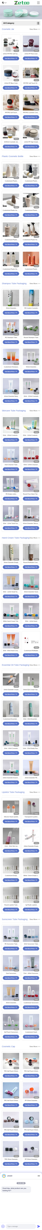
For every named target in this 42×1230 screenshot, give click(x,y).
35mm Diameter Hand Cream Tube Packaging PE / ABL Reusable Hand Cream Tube (31, 592)
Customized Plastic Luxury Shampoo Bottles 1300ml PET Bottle (31, 210)
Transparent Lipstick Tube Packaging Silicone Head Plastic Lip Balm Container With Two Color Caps (31, 817)
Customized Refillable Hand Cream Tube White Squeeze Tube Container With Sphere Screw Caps (31, 651)
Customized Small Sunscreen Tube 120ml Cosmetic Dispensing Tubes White (31, 1032)
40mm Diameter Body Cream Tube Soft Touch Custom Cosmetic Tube (11, 396)
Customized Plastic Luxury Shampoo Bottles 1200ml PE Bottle (31, 269)
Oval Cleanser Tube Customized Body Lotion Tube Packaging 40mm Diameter (11, 465)
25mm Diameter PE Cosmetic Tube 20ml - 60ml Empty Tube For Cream (31, 778)
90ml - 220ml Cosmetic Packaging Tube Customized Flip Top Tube (31, 396)
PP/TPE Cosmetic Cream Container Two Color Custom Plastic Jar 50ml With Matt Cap (31, 113)
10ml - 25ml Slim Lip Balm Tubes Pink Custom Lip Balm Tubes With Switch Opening (11, 846)
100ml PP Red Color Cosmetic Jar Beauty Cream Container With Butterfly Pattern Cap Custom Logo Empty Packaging (31, 54)
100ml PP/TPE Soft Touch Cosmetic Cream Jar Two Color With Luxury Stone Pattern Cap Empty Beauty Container (11, 54)
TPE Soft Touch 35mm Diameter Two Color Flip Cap (11, 1071)
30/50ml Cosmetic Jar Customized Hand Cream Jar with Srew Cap (11, 142)
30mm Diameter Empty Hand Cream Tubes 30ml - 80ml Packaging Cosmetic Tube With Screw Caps (11, 563)
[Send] (39, 1226)
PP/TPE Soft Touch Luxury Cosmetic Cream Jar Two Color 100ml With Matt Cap (11, 113)
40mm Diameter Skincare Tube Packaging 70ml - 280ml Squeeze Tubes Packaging (31, 524)
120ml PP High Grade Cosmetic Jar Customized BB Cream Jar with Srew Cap (31, 142)
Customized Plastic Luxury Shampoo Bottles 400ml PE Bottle (11, 240)
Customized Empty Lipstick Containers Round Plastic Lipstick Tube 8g (11, 876)
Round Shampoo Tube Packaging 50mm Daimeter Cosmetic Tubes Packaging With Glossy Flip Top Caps (31, 338)
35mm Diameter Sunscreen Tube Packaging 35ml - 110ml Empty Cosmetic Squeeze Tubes (11, 1003)
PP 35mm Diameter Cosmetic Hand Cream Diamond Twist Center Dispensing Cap (31, 1101)
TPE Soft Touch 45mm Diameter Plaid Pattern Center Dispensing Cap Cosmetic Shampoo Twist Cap (11, 1130)
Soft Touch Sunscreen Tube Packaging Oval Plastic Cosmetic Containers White (11, 1032)
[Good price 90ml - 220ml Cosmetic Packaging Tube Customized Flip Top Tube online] (31, 386)
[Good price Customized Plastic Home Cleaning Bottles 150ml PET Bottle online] (11, 200)
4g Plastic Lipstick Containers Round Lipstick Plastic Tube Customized (31, 905)
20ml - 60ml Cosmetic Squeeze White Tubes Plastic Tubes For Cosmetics (11, 748)
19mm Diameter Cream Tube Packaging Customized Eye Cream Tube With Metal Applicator (11, 690)
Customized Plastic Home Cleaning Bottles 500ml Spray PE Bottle (31, 240)
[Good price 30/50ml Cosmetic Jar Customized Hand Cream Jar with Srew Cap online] (11, 131)
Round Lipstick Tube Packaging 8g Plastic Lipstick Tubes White (11, 905)
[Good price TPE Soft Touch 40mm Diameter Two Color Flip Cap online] (31, 1061)
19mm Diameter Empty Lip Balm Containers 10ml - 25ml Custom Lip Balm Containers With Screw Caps (31, 846)
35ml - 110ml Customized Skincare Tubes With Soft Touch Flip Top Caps (31, 435)
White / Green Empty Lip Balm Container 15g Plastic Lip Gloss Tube (31, 876)
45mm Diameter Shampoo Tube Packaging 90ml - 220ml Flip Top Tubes (11, 308)
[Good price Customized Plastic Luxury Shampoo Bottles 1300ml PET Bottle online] (31, 200)
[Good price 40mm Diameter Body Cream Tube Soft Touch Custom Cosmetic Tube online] (11, 386)
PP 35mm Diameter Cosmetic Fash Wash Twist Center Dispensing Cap (31, 1159)
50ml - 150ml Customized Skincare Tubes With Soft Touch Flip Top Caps (11, 435)
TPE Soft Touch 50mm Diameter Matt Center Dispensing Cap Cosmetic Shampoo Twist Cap (11, 1101)
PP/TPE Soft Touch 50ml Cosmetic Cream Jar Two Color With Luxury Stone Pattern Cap (31, 83)
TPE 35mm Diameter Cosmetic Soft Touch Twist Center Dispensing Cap (11, 1159)
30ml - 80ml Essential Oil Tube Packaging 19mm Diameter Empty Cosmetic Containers (31, 719)
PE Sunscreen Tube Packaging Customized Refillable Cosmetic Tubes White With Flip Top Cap (11, 944)
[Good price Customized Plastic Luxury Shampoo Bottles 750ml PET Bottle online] (11, 171)
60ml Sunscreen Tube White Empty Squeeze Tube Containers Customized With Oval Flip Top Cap (31, 944)
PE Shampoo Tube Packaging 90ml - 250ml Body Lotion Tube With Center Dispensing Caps (11, 338)
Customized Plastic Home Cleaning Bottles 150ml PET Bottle (11, 210)
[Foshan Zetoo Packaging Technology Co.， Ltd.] (21, 2)
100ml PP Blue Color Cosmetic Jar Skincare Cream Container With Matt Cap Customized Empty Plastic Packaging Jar (11, 83)
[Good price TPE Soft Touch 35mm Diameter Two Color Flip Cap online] (11, 1061)
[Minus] (38, 1175)
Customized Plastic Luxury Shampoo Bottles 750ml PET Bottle (11, 181)
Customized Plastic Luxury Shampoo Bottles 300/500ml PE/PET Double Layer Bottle (31, 181)
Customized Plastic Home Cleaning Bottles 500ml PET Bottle (11, 269)
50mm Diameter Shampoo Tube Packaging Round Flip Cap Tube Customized (31, 367)
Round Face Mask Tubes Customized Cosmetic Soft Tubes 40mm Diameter (31, 494)
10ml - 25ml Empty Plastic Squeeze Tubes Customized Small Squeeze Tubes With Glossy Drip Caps (31, 748)
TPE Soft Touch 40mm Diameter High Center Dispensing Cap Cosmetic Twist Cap (31, 1130)
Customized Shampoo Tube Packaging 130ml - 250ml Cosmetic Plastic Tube (11, 367)
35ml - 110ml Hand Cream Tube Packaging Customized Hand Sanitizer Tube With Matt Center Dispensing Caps (31, 621)
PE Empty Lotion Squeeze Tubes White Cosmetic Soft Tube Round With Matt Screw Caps (11, 494)
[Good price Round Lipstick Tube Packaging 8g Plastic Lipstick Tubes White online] (11, 895)
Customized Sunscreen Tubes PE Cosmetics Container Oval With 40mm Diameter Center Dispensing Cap (31, 1003)
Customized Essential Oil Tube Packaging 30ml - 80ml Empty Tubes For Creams (11, 719)
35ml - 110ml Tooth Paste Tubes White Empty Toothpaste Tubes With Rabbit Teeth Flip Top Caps (11, 524)
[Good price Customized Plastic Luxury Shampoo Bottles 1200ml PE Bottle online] (31, 259)
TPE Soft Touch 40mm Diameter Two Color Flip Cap (31, 1071)
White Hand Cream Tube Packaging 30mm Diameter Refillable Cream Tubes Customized (11, 621)
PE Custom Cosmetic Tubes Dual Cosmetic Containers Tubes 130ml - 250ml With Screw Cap (31, 308)
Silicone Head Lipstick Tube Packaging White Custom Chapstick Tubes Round (11, 817)
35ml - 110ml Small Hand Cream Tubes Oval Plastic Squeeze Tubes (11, 592)
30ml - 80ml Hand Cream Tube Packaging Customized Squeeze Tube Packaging (11, 651)
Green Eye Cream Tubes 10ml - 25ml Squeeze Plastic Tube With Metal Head (31, 690)
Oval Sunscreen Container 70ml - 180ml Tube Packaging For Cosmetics (11, 973)
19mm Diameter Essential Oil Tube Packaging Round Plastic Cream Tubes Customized (11, 778)
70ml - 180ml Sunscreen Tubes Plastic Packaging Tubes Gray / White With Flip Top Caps (31, 973)
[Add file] (3, 1226)
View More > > (35, 29)
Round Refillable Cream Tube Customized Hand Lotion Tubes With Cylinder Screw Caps (31, 563)
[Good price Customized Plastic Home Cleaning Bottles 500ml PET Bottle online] (11, 259)
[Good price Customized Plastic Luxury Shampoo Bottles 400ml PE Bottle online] (11, 229)
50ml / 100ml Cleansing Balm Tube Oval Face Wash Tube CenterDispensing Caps (31, 465)
